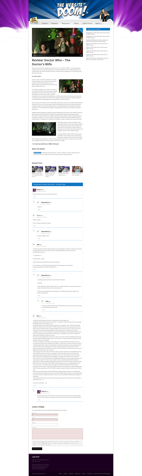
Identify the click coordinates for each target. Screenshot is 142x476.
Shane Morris (37, 152)
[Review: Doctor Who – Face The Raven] (77, 172)
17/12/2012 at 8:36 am (41, 317)
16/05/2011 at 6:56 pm (45, 233)
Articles (44, 23)
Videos (76, 23)
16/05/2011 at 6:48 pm (41, 246)
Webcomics (66, 23)
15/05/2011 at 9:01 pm (41, 191)
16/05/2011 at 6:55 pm (45, 277)
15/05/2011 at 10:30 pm (41, 217)
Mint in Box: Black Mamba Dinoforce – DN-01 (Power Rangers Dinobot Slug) (97, 58)
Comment (34, 427)
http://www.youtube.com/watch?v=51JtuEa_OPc (44, 267)
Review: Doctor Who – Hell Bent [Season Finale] (50, 175)
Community (89, 473)
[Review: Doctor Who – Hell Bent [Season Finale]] (50, 172)
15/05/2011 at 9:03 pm (45, 204)
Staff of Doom (87, 23)
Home (36, 23)
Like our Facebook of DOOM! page (102, 473)
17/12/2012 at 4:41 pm (45, 393)
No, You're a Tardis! (81, 30)
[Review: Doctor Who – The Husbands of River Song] (37, 172)
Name (34, 413)
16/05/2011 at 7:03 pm (50, 303)
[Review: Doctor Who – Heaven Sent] (64, 172)
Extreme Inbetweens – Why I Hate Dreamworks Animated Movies (97, 40)
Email (33, 418)
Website (34, 422)
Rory (46, 144)
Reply (35, 196)
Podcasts (54, 23)
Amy (36, 144)
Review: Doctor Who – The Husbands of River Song (37, 175)
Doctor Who (41, 144)
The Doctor (56, 144)
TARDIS (50, 144)
